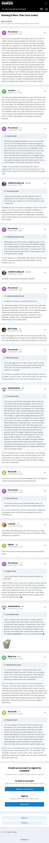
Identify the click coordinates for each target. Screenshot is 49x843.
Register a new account (24, 789)
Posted (15, 34)
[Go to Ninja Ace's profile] (4, 657)
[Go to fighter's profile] (4, 545)
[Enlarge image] (21, 597)
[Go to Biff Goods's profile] (4, 330)
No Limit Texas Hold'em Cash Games (26, 23)
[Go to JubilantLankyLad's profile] (4, 184)
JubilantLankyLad (16, 183)
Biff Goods (12, 329)
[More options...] (45, 32)
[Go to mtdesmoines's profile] (4, 389)
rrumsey (11, 524)
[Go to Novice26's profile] (4, 472)
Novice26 (12, 471)
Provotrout (8, 21)
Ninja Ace (12, 656)
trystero (11, 90)
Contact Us (24, 839)
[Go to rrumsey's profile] (4, 525)
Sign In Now (24, 804)
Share (25, 818)
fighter (11, 544)
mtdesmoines (14, 388)
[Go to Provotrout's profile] (4, 33)
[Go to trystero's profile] (4, 91)
